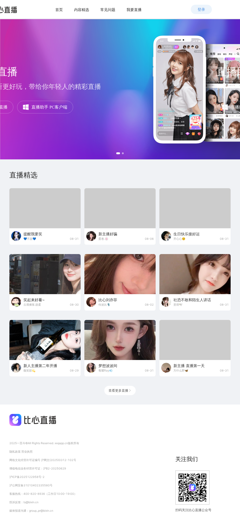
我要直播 (134, 9)
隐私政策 (15, 451)
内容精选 (81, 9)
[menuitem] (59, 9)
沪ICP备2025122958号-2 (27, 477)
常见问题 (107, 9)
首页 (59, 9)
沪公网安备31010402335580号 (30, 485)
